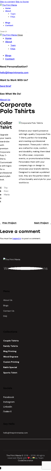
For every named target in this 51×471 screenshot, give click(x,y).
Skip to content (7, 1)
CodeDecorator (25, 460)
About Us (5, 100)
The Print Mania (13, 455)
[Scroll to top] (0, 468)
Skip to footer (22, 1)
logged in (16, 238)
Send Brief (5, 86)
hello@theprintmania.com (14, 72)
